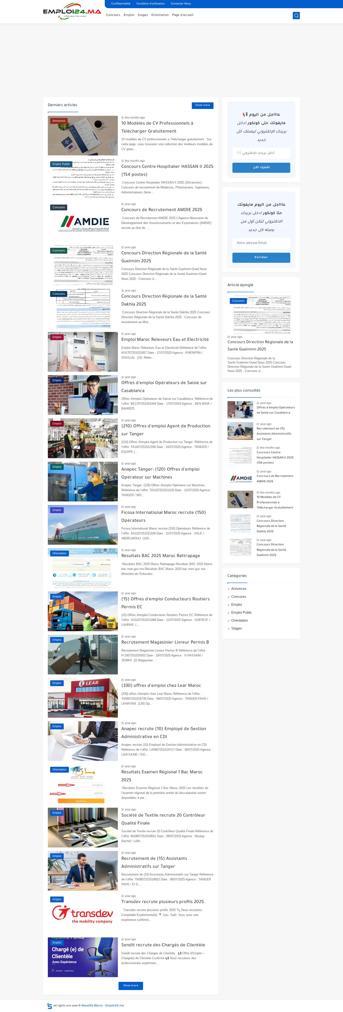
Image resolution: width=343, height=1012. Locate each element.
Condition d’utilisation (150, 4)
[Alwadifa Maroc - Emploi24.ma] (72, 11)
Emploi (129, 15)
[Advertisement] (171, 61)
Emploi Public (241, 612)
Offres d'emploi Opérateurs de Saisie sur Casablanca (276, 410)
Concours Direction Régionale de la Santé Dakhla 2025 (271, 526)
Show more (202, 105)
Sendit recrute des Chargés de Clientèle (163, 945)
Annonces (239, 589)
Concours (113, 15)
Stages (143, 15)
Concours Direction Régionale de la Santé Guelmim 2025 (260, 346)
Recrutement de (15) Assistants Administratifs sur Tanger (274, 434)
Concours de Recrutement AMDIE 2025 (161, 210)
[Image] (240, 410)
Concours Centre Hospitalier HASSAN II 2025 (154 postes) (275, 458)
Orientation (160, 15)
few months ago (135, 117)
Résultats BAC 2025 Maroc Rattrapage (160, 556)
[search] (296, 15)
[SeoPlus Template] (49, 1006)
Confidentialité (120, 4)
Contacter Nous (181, 4)
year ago (130, 204)
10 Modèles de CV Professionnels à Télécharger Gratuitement (275, 503)
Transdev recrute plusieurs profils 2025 (162, 902)
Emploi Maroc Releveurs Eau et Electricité (165, 340)
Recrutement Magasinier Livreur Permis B (165, 642)
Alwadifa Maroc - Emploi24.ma (102, 1006)
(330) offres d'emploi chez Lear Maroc (161, 686)
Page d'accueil (182, 15)
